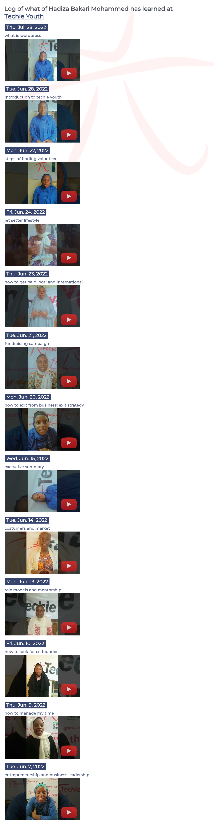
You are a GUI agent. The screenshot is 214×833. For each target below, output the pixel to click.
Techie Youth (24, 16)
